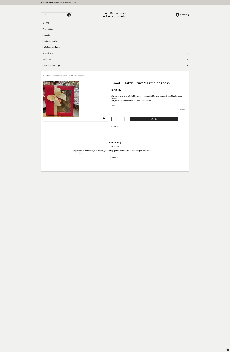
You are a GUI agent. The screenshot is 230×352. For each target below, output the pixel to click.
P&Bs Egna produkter (51, 47)
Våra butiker (48, 29)
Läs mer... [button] (183, 109)
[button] (182, 15)
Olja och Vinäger (49, 53)
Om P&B (46, 23)
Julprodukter (51, 76)
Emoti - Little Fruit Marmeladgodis (71, 76)
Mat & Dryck (48, 59)
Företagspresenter (50, 41)
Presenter (47, 35)
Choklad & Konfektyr (51, 65)
